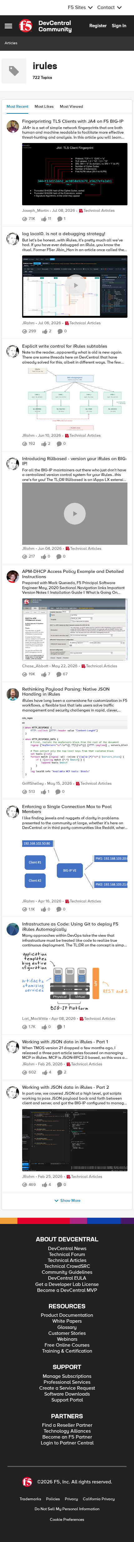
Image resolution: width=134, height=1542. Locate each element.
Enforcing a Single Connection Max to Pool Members (67, 809)
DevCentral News (67, 1249)
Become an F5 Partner (67, 1437)
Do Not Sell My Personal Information (67, 1509)
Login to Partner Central (67, 1443)
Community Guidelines (67, 1272)
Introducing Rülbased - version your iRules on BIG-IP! (74, 461)
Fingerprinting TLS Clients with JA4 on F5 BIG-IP (72, 121)
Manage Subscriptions (67, 1376)
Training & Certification (67, 1351)
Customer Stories (67, 1333)
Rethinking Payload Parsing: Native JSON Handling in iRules (66, 692)
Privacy (71, 1499)
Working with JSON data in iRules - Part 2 (65, 1087)
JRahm (28, 323)
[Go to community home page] (45, 25)
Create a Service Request (67, 1388)
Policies (53, 1499)
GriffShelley (33, 783)
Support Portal (67, 1400)
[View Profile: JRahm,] (13, 239)
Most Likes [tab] (44, 106)
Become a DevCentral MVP (67, 1290)
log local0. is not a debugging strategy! (63, 233)
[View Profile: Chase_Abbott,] (13, 576)
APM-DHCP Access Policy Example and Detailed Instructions (73, 574)
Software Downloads (67, 1394)
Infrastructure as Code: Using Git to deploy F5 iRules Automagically (70, 926)
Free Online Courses (67, 1345)
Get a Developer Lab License (67, 1284)
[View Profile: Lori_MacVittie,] (13, 929)
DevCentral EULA (67, 1278)
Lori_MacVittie (35, 1018)
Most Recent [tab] (17, 106)
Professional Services (67, 1382)
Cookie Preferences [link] (67, 1519)
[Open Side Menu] (8, 26)
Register (98, 25)
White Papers (67, 1321)
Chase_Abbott (35, 666)
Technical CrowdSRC (67, 1266)
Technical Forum (67, 1255)
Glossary (67, 1327)
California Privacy (99, 1499)
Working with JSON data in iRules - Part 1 (65, 1042)
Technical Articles (67, 1261)
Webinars (67, 1339)
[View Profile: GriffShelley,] (13, 694)
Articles (11, 43)
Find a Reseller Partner (67, 1425)
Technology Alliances (67, 1431)
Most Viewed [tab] (71, 106)
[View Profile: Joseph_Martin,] (13, 126)
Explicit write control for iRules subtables (64, 346)
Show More (70, 1200)
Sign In (119, 25)
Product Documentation (67, 1315)
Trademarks (30, 1499)
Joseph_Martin (35, 210)
